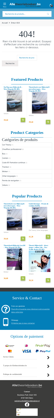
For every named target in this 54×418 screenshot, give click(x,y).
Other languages (9, 176)
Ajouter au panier (23, 120)
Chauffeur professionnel (11, 149)
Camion (5, 158)
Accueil (5, 23)
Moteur (5, 171)
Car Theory (6, 145)
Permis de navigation (10, 180)
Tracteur (5, 167)
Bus (3, 154)
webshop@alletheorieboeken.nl (27, 401)
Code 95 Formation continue (13, 162)
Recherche (47, 14)
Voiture (6, 113)
